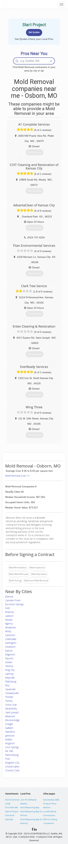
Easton (9, 650)
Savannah (10, 689)
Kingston (10, 743)
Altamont (10, 716)
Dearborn (10, 646)
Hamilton (10, 731)
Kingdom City (12, 762)
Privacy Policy (49, 804)
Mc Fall (9, 751)
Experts (23, 804)
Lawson (9, 615)
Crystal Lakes (12, 766)
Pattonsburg (11, 755)
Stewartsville (12, 693)
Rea (7, 685)
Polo (7, 758)
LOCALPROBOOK (21, 4)
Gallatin (9, 727)
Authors (46, 807)
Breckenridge (12, 720)
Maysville (10, 677)
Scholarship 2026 (51, 800)
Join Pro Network (28, 800)
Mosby (8, 619)
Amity (8, 631)
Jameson (9, 735)
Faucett (9, 658)
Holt (7, 608)
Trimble (9, 697)
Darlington (10, 643)
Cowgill (9, 724)
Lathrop (9, 673)
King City (9, 670)
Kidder (8, 739)
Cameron (10, 635)
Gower (8, 662)
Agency (9, 623)
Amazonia (10, 627)
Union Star (11, 704)
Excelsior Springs (14, 604)
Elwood (9, 596)
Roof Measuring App (29, 807)
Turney (9, 700)
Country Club (12, 770)
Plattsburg (10, 681)
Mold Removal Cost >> (17, 475)
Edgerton (10, 654)
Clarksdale (10, 639)
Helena (9, 666)
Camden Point (13, 600)
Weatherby (11, 708)
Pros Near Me (11, 807)
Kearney (9, 612)
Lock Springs (12, 747)
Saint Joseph (12, 712)
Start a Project (11, 811)
